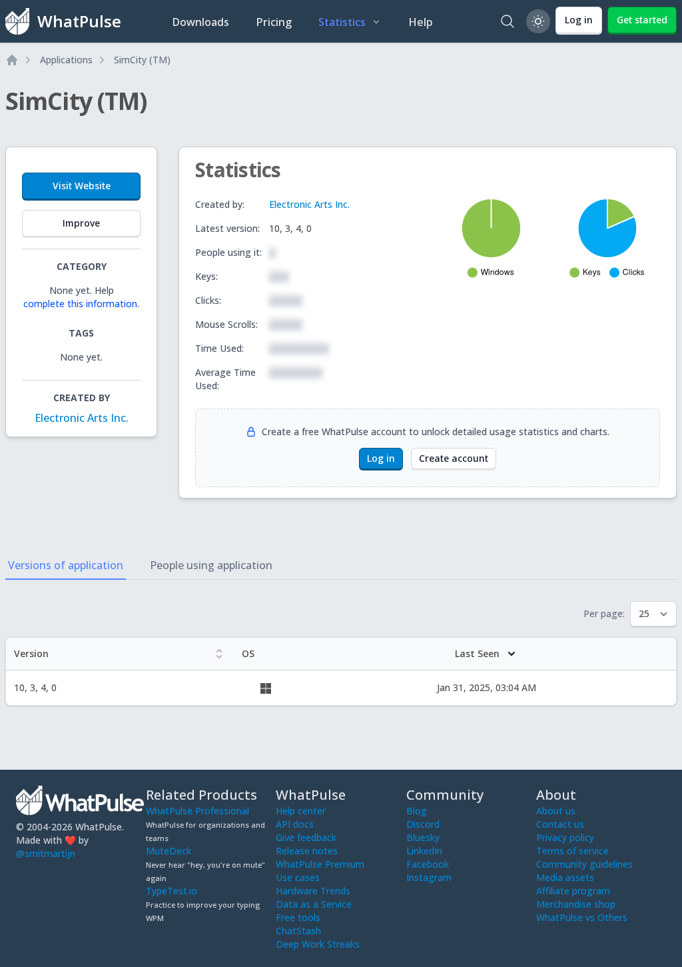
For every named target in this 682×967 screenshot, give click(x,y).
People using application (211, 565)
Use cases (298, 877)
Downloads (200, 22)
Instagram (429, 877)
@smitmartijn (45, 853)
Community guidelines (584, 864)
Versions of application (65, 565)
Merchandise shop (575, 904)
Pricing (274, 22)
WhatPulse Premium (320, 864)
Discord (423, 824)
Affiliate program (573, 890)
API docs (295, 824)
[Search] (507, 21)
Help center (301, 810)
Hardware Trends (313, 890)
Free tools (298, 917)
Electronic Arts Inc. (82, 418)
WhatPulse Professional (197, 810)
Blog (416, 810)
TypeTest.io (171, 890)
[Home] (12, 60)
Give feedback (306, 837)
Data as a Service (314, 904)
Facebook (427, 864)
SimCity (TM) (142, 59)
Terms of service (572, 850)
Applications (66, 59)
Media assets (565, 877)
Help (420, 22)
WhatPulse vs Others (581, 917)
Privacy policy (565, 837)
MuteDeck (168, 850)
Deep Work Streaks (318, 944)
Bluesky (423, 837)
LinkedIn (424, 850)
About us (555, 810)
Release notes (307, 850)
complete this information (80, 303)
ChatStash (298, 930)
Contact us (560, 824)
